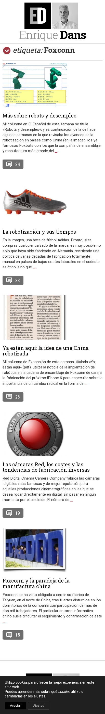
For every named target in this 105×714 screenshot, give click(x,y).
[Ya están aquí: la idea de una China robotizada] (52, 317)
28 (17, 397)
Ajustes (38, 705)
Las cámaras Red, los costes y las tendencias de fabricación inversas (46, 467)
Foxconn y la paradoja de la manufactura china (36, 583)
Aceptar (15, 705)
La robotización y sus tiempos (39, 231)
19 (17, 513)
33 (17, 280)
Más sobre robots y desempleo (39, 115)
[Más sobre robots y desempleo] (52, 85)
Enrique (52, 34)
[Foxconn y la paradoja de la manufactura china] (52, 550)
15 (17, 635)
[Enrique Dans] (52, 16)
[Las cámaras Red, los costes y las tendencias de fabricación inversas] (52, 434)
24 (17, 164)
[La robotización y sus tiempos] (52, 201)
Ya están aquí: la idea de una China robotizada (46, 351)
